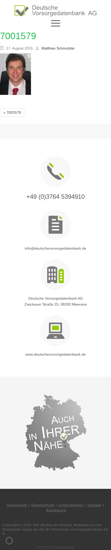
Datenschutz (42, 505)
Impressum (17, 505)
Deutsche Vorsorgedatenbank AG (55, 298)
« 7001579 (12, 112)
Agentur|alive (64, 546)
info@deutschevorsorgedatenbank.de (55, 248)
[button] (9, 540)
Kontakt (95, 505)
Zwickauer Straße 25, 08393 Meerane (56, 304)
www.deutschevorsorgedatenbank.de (55, 354)
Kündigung (56, 510)
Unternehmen (71, 505)
